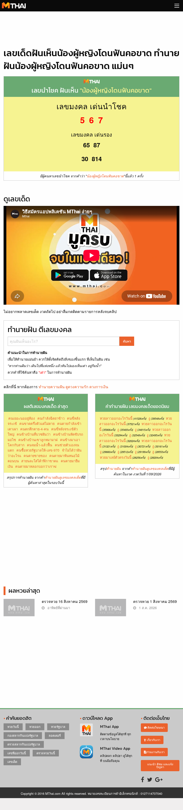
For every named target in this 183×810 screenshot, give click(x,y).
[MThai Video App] (86, 751)
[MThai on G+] (159, 779)
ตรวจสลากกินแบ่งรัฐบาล (23, 744)
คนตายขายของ (35, 455)
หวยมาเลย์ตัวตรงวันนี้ (116, 457)
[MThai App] (86, 729)
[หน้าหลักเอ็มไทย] (14, 4)
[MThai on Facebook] (142, 779)
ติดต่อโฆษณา (156, 727)
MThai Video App (115, 748)
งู (149, 418)
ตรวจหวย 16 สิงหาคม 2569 (64, 601)
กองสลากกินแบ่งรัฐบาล (22, 735)
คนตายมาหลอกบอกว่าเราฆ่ (35, 466)
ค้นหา (127, 341)
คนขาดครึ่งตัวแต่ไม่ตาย (37, 423)
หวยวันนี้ (13, 726)
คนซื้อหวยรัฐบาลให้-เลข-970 (37, 449)
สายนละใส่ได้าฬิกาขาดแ (39, 460)
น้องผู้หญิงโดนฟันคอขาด (105, 176)
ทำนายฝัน (113, 468)
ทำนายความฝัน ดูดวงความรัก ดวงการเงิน (73, 386)
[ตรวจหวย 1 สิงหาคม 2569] (110, 610)
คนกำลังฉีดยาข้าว (51, 418)
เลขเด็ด (12, 761)
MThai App (109, 726)
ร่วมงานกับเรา (155, 752)
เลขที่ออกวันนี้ (16, 753)
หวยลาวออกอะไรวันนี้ (116, 418)
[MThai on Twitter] (149, 779)
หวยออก (35, 726)
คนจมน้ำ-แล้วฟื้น (39, 444)
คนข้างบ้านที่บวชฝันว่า (34, 434)
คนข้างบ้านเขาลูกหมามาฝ (37, 439)
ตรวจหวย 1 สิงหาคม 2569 (155, 601)
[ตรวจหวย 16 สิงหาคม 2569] (19, 610)
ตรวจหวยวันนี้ (45, 753)
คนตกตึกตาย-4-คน (34, 428)
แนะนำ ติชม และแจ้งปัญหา (160, 765)
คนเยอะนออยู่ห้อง (21, 418)
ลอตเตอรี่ (55, 735)
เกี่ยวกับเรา (153, 740)
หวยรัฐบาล (58, 726)
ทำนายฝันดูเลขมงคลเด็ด (63, 477)
